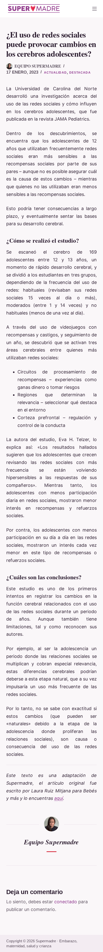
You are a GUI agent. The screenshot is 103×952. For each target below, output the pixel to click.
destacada (80, 72)
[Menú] (94, 8)
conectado (65, 901)
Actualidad (55, 72)
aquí (58, 798)
